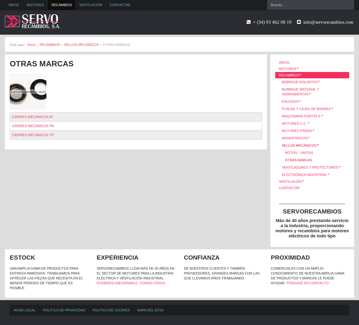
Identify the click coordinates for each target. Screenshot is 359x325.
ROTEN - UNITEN (299, 153)
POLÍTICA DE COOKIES (111, 310)
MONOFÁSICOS (294, 138)
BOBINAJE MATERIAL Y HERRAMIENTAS (300, 91)
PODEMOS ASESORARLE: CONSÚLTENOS (131, 283)
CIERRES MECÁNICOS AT (32, 117)
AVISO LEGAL (25, 310)
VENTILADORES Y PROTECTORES (310, 167)
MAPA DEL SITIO (150, 310)
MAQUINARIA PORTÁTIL (301, 116)
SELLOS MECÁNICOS (81, 45)
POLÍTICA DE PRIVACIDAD (64, 310)
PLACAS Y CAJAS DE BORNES (306, 109)
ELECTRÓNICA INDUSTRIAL (304, 175)
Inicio (31, 45)
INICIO (14, 5)
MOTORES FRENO (297, 131)
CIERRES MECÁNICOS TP (33, 135)
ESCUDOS (290, 101)
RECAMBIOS (62, 5)
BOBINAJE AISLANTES (300, 82)
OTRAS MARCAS (298, 160)
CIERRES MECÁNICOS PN (33, 126)
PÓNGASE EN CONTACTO (307, 283)
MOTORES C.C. (294, 123)
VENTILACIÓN (90, 5)
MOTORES (35, 5)
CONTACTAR (120, 5)
